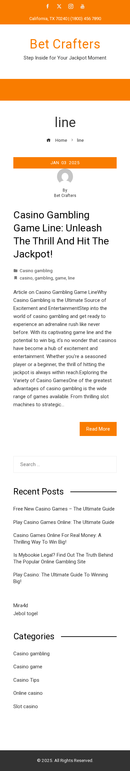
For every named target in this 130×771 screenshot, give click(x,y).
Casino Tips (26, 680)
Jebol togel (25, 614)
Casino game (27, 667)
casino (26, 278)
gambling (44, 278)
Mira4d (20, 605)
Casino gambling (36, 270)
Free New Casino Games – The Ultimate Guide (64, 509)
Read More (98, 429)
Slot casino (25, 706)
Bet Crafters (65, 44)
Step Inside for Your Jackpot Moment (65, 58)
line (71, 278)
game (60, 278)
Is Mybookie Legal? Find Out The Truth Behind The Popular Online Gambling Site (63, 558)
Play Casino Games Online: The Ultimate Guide (63, 522)
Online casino (28, 693)
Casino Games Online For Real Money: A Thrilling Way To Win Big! (57, 538)
